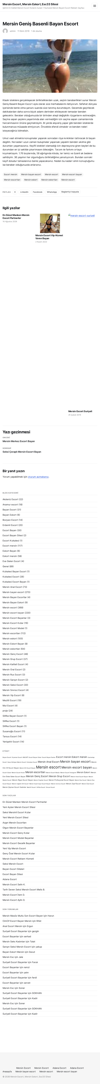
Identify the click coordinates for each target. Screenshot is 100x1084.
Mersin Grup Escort (13, 659)
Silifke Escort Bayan (13, 726)
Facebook (37, 192)
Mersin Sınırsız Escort (14, 690)
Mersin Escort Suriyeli (80, 411)
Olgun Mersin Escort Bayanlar (18, 827)
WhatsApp (52, 192)
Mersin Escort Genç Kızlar (16, 833)
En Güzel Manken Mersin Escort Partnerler (16, 216)
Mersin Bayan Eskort (13, 602)
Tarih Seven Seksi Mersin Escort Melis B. (24, 889)
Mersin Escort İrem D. (14, 895)
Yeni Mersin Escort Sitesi (15, 817)
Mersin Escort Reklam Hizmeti (18, 858)
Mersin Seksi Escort (13, 685)
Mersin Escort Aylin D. (14, 900)
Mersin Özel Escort (88, 784)
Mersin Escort (23, 1068)
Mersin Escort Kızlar (13, 623)
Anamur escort (10, 504)
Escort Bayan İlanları (48, 757)
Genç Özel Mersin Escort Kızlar (19, 853)
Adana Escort (10, 879)
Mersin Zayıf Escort (73, 784)
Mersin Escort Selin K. (14, 884)
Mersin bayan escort (31, 174)
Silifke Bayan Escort (13, 716)
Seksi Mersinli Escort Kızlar (17, 812)
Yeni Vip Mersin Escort (14, 848)
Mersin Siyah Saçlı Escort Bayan (39, 784)
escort (25, 757)
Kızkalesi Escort (11, 576)
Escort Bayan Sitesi (13, 535)
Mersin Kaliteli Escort (13, 664)
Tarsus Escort (10, 736)
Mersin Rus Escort (12, 674)
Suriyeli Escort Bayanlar (15, 931)
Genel (6, 566)
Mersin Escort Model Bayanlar (18, 838)
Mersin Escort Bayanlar (15, 618)
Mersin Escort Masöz (53, 772)
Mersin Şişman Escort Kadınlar (14, 787)
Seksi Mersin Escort (13, 864)
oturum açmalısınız (38, 476)
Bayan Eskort (9, 515)
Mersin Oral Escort (12, 669)
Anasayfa (7, 1071)
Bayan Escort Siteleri (13, 869)
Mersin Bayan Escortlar (15, 597)
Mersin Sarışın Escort (14, 680)
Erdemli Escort (10, 525)
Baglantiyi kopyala (70, 191)
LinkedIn (24, 192)
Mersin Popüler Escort (41, 780)
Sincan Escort (50, 787)
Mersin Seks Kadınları (14, 941)
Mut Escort (8, 705)
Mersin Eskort (83, 772)
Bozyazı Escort (10, 520)
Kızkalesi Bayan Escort (14, 571)
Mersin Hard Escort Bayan (79, 776)
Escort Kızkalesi (11, 540)
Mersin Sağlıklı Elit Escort (20, 784)
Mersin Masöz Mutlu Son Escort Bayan (23, 915)
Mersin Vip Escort (12, 695)
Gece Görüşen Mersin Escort (16, 762)
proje (5, 710)
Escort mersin (10, 174)
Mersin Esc (8, 957)
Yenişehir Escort (11, 741)
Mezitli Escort (10, 700)
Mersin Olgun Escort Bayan (22, 780)
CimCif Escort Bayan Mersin (17, 921)
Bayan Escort (9, 509)
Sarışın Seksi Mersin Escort (17, 946)
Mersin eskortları (49, 180)
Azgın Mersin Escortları (14, 822)
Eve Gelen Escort (11, 561)
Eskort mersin (10, 556)
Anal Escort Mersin (12, 926)
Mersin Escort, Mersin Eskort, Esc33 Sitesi (30, 4)
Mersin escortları (12, 180)
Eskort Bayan (9, 551)
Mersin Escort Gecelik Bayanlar (19, 843)
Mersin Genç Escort (13, 654)
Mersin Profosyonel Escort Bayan (61, 780)
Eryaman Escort (17, 757)
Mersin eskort (31, 180)
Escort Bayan (9, 530)
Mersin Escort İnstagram (68, 772)
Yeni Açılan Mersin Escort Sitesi (19, 807)
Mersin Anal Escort (12, 587)
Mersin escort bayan (72, 174)
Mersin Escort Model (13, 628)
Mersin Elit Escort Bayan (27, 768)
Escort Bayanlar (11, 936)
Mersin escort (51, 174)
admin (13, 31)
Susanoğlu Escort (12, 731)
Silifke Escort (9, 721)
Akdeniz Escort (10, 499)
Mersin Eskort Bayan (13, 643)
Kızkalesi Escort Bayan (14, 581)
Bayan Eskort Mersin (13, 952)
